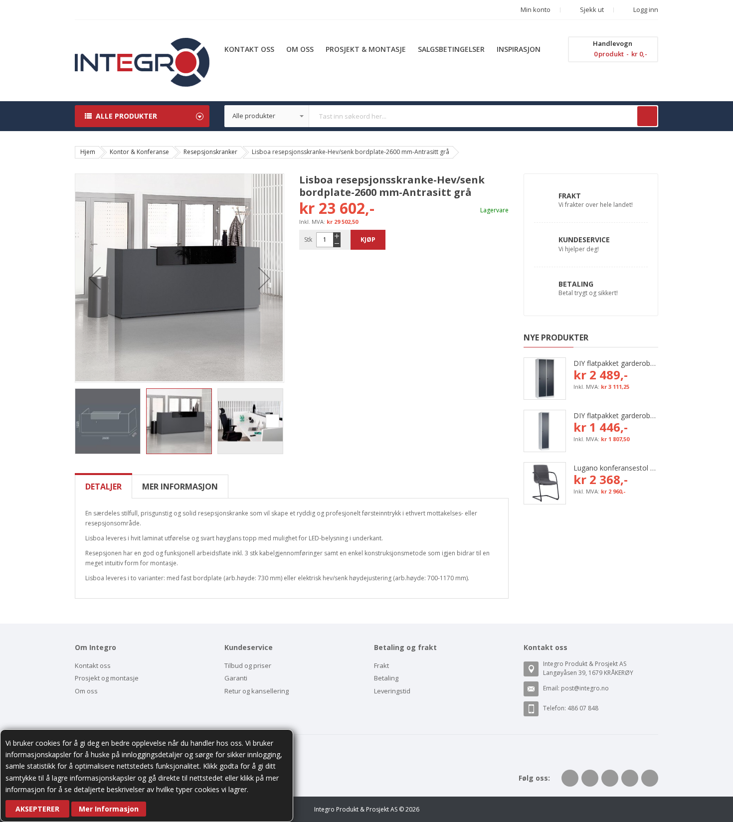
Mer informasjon (180, 486)
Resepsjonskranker (210, 152)
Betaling (575, 284)
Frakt (569, 195)
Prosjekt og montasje (107, 677)
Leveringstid (392, 690)
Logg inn (645, 9)
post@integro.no (585, 688)
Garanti (235, 677)
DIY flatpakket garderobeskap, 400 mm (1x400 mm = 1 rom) (615, 415)
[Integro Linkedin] (609, 778)
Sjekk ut (591, 9)
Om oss (86, 690)
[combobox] (441, 116)
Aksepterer (37, 809)
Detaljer (103, 486)
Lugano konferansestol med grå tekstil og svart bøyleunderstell (615, 468)
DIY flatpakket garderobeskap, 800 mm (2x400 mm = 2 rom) (615, 363)
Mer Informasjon (109, 809)
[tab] (103, 486)
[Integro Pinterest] (629, 778)
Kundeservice (584, 239)
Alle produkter (126, 116)
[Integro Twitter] (589, 778)
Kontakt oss (93, 665)
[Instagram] (649, 778)
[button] (95, 278)
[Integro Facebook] (569, 778)
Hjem (87, 152)
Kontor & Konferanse (139, 152)
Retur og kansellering (256, 690)
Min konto (535, 9)
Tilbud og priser (247, 665)
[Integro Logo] (142, 45)
